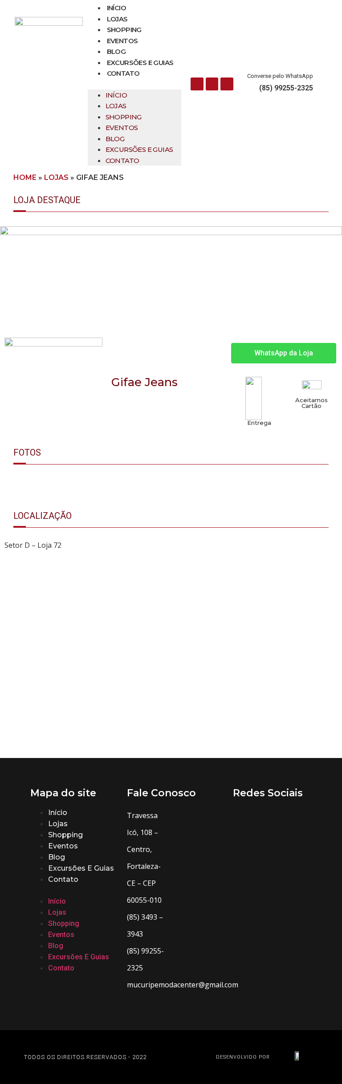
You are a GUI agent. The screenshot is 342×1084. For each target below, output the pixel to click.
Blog (116, 51)
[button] (134, 84)
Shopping (124, 29)
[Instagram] (212, 83)
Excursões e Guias (140, 62)
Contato (123, 73)
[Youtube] (226, 83)
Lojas (117, 19)
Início (116, 8)
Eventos (122, 41)
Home (25, 177)
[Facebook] (197, 83)
